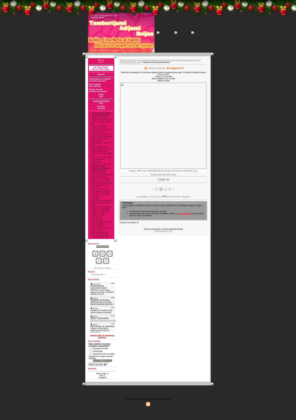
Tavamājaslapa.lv (98, 274)
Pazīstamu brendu (100, 348)
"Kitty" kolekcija (97, 117)
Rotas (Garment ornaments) (98, 214)
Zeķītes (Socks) (98, 237)
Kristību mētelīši (97, 189)
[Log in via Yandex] (106, 261)
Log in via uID (102, 246)
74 (156, 196)
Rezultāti (92, 363)
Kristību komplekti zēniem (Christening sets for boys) (102, 185)
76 (162, 196)
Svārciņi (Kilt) (96, 226)
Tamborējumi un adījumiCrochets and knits (100, 80)
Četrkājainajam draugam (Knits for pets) (101, 150)
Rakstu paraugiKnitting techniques (98, 90)
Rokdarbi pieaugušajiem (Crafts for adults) (101, 208)
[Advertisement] (148, 391)
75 (159, 196)
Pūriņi (93, 198)
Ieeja (119, 50)
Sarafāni (94, 217)
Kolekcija (101, 50)
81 (175, 196)
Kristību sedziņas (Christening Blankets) (100, 173)
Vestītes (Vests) (97, 232)
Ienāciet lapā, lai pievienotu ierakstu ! (102, 336)
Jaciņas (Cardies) (98, 157)
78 (168, 196)
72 (151, 196)
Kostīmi (94, 162)
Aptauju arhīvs (103, 363)
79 (170, 196)
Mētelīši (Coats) (97, 194)
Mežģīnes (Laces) (99, 192)
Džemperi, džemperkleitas (102, 153)
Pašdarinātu (98, 351)
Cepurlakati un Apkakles (101, 143)
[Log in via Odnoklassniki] (99, 261)
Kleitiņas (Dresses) (99, 164)
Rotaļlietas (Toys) (98, 211)
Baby (196, 171)
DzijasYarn (101, 95)
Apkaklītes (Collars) (99, 119)
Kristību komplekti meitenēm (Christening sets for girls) (100, 168)
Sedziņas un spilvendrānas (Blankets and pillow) (101, 222)
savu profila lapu (184, 213)
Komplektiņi (96, 159)
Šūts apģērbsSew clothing (95, 85)
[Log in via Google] (102, 253)
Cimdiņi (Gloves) (98, 147)
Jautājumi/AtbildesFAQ (101, 102)
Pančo (94, 196)
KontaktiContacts (101, 107)
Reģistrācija (111, 50)
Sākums (93, 50)
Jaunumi (101, 74)
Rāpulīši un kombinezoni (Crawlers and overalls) (101, 202)
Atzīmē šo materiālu (156, 68)
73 (154, 196)
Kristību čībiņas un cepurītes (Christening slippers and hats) (100, 179)
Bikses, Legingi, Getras (101, 122)
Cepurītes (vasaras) (99, 136)
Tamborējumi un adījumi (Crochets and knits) (156, 60)
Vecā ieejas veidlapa (102, 268)
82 (178, 196)
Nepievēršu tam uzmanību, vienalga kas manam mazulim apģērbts (102, 356)
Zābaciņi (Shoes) (98, 235)
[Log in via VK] (109, 253)
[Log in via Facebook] (95, 253)
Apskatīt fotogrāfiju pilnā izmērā (163, 174)
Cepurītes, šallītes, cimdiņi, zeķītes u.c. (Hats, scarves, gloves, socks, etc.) (101, 129)
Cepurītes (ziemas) (99, 134)
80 (173, 196)
